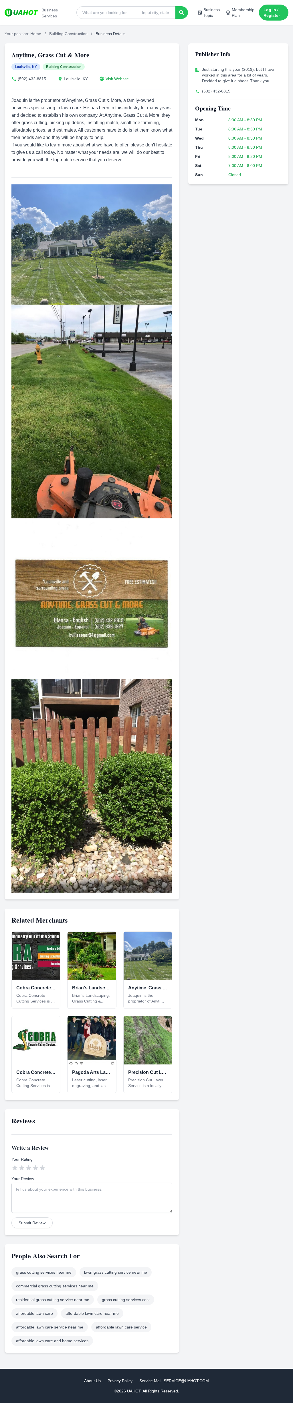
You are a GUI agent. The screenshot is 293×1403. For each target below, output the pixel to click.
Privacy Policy (120, 1380)
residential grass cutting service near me (52, 1299)
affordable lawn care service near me (49, 1327)
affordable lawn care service (121, 1327)
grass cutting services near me (44, 1272)
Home (35, 33)
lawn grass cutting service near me (115, 1272)
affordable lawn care (34, 1313)
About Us (92, 1380)
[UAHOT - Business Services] (21, 12)
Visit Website (117, 79)
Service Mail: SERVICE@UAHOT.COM (174, 1380)
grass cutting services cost (126, 1299)
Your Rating (22, 1159)
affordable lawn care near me (92, 1313)
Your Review (22, 1178)
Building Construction (68, 33)
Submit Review (32, 1223)
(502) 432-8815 (32, 79)
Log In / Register (272, 12)
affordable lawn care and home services (52, 1340)
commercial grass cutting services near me (55, 1286)
